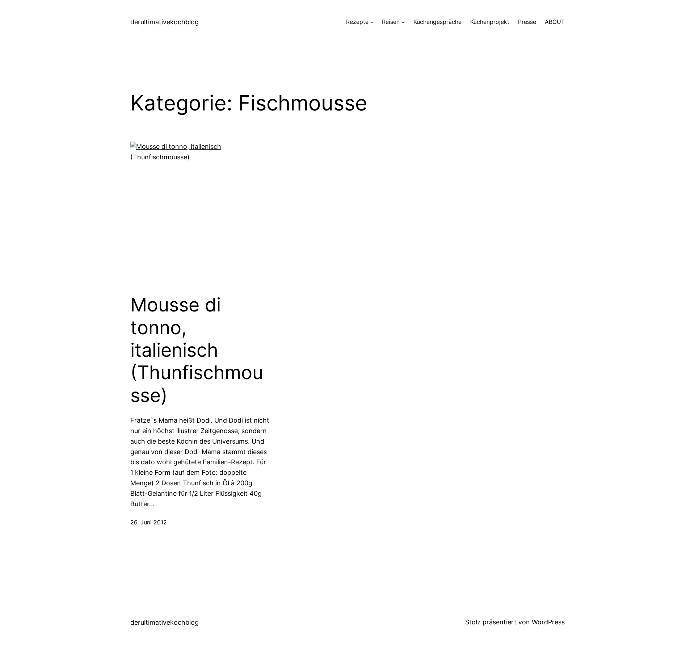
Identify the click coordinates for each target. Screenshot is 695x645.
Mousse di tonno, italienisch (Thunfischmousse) (196, 350)
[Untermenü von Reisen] (403, 22)
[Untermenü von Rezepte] (372, 22)
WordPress (548, 622)
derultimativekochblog (164, 22)
